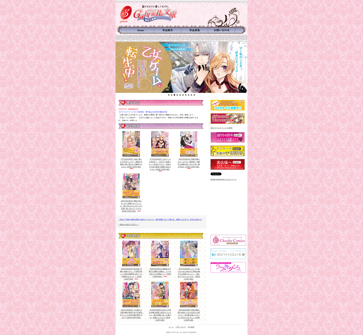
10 (194, 95)
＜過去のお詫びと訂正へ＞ (128, 224)
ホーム (171, 327)
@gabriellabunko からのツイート (224, 179)
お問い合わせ (181, 327)
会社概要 (191, 327)
